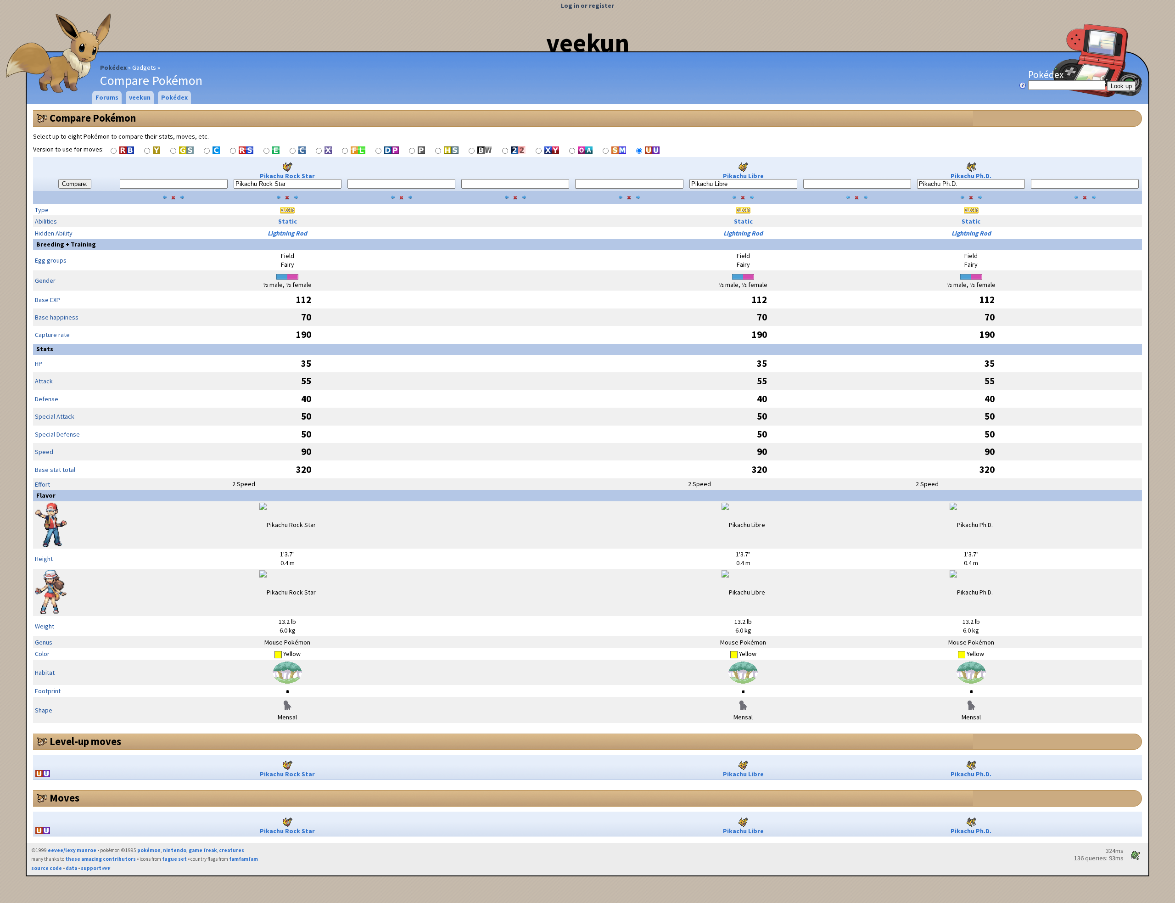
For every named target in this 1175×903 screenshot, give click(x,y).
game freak (203, 850)
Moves (64, 797)
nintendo (174, 850)
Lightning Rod (287, 233)
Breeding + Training (66, 244)
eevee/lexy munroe (72, 850)
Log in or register (587, 5)
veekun (587, 43)
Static (287, 221)
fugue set (174, 859)
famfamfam (243, 859)
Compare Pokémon (93, 118)
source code (46, 868)
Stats (44, 349)
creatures (231, 850)
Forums (106, 97)
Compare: (75, 183)
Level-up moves (85, 741)
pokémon (149, 850)
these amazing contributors (100, 859)
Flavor (46, 495)
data (71, 868)
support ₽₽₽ (96, 868)
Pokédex (113, 67)
